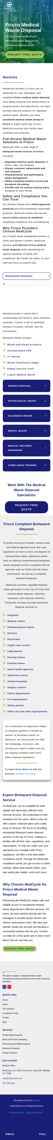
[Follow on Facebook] (4, 987)
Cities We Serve (34, 1112)
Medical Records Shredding (14, 1039)
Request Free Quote (26, 507)
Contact (5, 1018)
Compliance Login (10, 1013)
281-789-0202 (8, 1083)
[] (10, 1130)
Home (5, 1000)
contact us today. (26, 774)
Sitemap (26, 1116)
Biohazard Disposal (11, 1048)
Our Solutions (8, 1009)
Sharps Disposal (9, 1053)
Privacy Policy (16, 1112)
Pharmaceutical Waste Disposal (16, 1044)
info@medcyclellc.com (12, 1078)
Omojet (36, 1100)
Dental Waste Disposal (12, 1035)
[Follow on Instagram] (9, 987)
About (5, 1004)
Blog (4, 1022)
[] (42, 1130)
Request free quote (25, 54)
